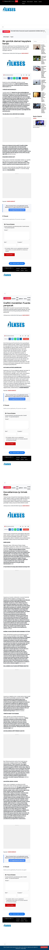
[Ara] (44, 41)
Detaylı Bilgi (23, 948)
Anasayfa (24, 1)
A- (24, 75)
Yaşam (11, 36)
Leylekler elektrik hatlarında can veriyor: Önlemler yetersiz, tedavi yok (43, 85)
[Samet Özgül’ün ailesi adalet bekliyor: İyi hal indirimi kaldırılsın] (37, 46)
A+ (26, 75)
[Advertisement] (33, 16)
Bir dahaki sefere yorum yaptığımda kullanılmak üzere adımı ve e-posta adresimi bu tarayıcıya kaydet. (16, 250)
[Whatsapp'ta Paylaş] (14, 78)
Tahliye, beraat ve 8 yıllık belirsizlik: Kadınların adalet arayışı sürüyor (43, 108)
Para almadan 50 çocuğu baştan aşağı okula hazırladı (29, 298)
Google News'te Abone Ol (17, 209)
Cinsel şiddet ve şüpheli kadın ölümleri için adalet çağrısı (43, 97)
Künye (23, 3)
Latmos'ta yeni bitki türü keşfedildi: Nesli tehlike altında (43, 60)
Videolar (35, 1)
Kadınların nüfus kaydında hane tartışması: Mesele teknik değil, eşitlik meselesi (43, 72)
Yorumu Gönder (9, 254)
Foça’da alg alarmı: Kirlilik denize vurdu (18, 299)
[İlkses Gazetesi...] (9, 9)
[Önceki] (44, 32)
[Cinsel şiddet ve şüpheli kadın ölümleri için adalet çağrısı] (37, 94)
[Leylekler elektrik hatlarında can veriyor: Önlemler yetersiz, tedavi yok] (37, 82)
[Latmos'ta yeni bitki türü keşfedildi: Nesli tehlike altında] (37, 58)
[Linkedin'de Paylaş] (20, 78)
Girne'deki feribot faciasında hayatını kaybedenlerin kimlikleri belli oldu (28, 30)
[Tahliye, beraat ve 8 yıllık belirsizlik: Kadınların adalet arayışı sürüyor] (37, 106)
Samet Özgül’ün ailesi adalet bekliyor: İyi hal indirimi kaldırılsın (43, 49)
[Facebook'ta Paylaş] (9, 78)
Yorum (6, 230)
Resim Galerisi (30, 1)
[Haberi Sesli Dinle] (21, 75)
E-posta (20, 242)
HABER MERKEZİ (24, 53)
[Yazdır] (29, 75)
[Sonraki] (46, 32)
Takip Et (25, 78)
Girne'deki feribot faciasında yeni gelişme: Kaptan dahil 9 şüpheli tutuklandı (21, 298)
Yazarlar (40, 1)
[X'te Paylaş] (11, 78)
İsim (5, 242)
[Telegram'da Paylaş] (17, 78)
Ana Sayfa (6, 36)
